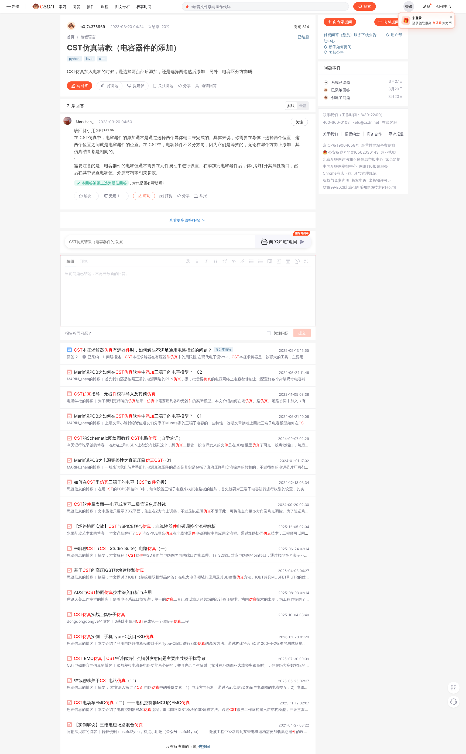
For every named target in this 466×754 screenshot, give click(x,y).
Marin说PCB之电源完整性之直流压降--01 (122, 460)
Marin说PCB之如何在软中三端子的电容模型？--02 (138, 372)
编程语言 (88, 37)
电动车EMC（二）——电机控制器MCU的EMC (132, 702)
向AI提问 (391, 21)
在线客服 (389, 122)
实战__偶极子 (99, 614)
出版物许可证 (380, 180)
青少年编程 (223, 349)
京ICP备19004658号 (341, 145)
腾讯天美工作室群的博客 (87, 599)
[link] (70, 37)
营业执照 (388, 152)
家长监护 (392, 159)
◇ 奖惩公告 (334, 52)
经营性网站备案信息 (378, 145)
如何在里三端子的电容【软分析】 (121, 482)
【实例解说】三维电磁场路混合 (108, 724)
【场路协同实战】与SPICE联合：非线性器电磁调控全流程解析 (145, 526)
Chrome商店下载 (337, 173)
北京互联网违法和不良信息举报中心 (353, 159)
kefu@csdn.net (365, 122)
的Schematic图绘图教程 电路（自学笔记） (128, 438)
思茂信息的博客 (80, 489)
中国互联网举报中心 (340, 166)
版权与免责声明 (336, 180)
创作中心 (443, 6)
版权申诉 (358, 180)
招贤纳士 (352, 134)
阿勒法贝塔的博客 (82, 731)
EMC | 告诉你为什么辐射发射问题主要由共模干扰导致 (139, 658)
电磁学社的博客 (80, 400)
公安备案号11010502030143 (353, 152)
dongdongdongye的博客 (88, 621)
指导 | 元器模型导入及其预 (115, 394)
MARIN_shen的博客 (83, 379)
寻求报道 (396, 134)
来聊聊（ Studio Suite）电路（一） (121, 548)
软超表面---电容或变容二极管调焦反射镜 (120, 504)
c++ (102, 59)
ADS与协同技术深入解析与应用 (113, 592)
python (74, 59)
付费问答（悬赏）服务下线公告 (351, 34)
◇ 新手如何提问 (337, 46)
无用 (114, 196)
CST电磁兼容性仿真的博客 (89, 665)
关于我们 (330, 134)
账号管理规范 (365, 173)
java (89, 59)
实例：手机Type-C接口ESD (114, 636)
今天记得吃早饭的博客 (86, 445)
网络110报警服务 (373, 166)
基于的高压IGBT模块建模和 (109, 570)
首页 (70, 37)
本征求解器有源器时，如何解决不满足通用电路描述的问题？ (143, 350)
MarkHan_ (84, 121)
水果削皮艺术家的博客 (86, 533)
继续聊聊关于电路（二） (106, 680)
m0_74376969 (92, 26)
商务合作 (374, 134)
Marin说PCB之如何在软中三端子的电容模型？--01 (137, 416)
